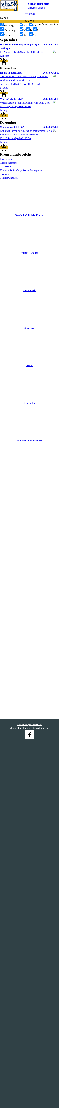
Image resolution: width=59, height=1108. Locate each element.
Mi (24, 30)
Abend (7, 35)
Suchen (29, 21)
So (34, 35)
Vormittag (9, 25)
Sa (24, 35)
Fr (38, 30)
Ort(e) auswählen (50, 24)
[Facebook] (29, 734)
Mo (25, 25)
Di (34, 25)
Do (31, 30)
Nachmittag (9, 30)
